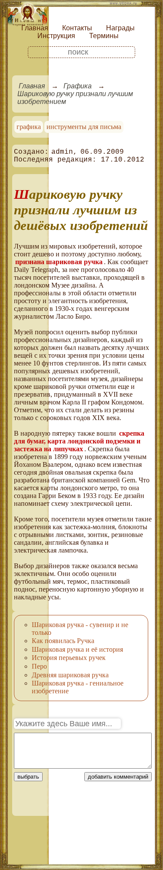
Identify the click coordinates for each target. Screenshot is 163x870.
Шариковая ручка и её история (77, 649)
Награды (120, 28)
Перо (39, 666)
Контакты (77, 28)
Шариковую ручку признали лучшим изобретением (75, 97)
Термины (104, 35)
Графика (77, 86)
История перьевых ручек (69, 657)
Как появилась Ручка (63, 640)
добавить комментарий (118, 776)
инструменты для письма (84, 126)
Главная (34, 28)
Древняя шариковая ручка (70, 675)
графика (29, 126)
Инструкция (56, 35)
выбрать (28, 776)
